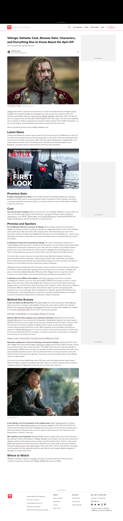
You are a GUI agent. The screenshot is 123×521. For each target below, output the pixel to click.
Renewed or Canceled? (33, 506)
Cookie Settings (76, 505)
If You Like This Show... (33, 500)
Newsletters (56, 501)
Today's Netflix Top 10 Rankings (36, 496)
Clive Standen (48, 278)
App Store (94, 498)
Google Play (101, 498)
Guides (86, 27)
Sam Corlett (25, 214)
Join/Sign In (111, 27)
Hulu (42, 459)
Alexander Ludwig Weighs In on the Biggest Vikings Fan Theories (31, 314)
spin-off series (36, 116)
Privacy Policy (76, 498)
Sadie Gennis (14, 51)
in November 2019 (23, 310)
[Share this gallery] (78, 52)
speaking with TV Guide (64, 423)
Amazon (34, 459)
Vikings (9, 112)
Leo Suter (47, 214)
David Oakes (32, 217)
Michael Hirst (30, 426)
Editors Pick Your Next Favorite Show (37, 510)
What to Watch (95, 27)
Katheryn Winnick (13, 320)
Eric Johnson (32, 270)
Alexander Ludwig (43, 345)
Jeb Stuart (21, 307)
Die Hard (29, 307)
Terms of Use (76, 501)
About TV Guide (58, 498)
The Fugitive (37, 307)
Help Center (56, 508)
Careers (55, 505)
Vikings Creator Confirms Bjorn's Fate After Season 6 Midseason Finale (33, 338)
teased (15, 349)
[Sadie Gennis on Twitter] (19, 51)
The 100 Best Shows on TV (34, 503)
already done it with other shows (27, 446)
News (102, 27)
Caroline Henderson (48, 217)
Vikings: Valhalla (48, 116)
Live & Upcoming (77, 27)
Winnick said (26, 330)
